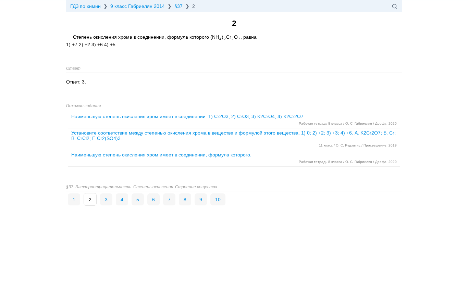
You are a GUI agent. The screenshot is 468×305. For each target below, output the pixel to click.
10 (218, 199)
